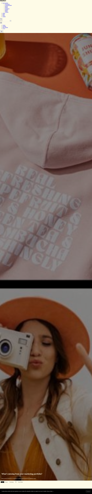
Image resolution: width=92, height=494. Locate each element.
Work (4, 14)
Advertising (7, 4)
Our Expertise (5, 3)
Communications (8, 5)
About (4, 13)
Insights (6, 9)
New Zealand (5, 27)
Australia (4, 26)
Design (6, 6)
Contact (4, 16)
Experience (7, 8)
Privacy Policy (50, 491)
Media (6, 10)
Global (4, 25)
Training (6, 12)
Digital (6, 7)
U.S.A (4, 28)
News (4, 15)
